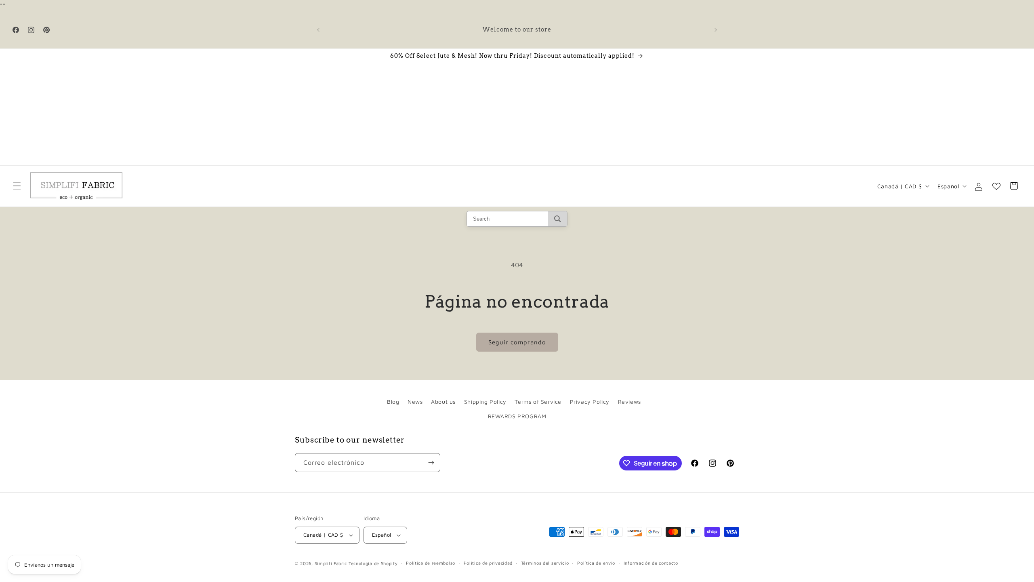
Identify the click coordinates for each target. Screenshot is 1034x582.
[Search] (557, 218)
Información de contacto (651, 562)
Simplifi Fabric (331, 563)
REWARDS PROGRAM (517, 416)
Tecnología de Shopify (373, 563)
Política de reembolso (430, 562)
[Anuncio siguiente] (716, 30)
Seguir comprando (517, 342)
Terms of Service (538, 401)
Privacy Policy (589, 401)
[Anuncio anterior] (318, 30)
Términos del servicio (545, 562)
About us (443, 401)
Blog (393, 401)
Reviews (629, 401)
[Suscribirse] (431, 462)
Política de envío (596, 562)
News (415, 401)
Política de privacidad (488, 562)
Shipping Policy (485, 401)
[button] (17, 186)
